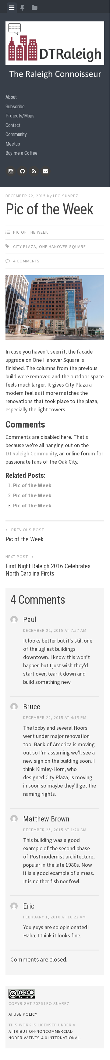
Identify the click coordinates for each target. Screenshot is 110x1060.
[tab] (12, 7)
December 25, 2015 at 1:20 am (55, 829)
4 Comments (26, 261)
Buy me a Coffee (21, 153)
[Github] (22, 171)
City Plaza (24, 246)
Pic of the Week (30, 232)
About (11, 97)
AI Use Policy (23, 1014)
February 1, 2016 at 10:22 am (54, 917)
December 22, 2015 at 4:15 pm (55, 717)
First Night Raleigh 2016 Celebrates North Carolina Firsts (47, 569)
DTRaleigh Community (31, 453)
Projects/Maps (19, 116)
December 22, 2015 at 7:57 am (55, 630)
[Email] (45, 171)
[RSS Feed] (34, 171)
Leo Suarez (65, 195)
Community (16, 134)
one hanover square (62, 246)
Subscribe (15, 106)
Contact (12, 125)
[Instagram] (10, 171)
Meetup (12, 144)
